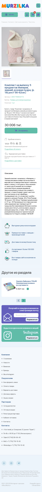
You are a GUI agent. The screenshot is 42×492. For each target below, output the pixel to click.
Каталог (11, 22)
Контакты (6, 422)
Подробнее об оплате (13, 149)
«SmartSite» (36, 485)
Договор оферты (9, 394)
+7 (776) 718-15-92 (14, 441)
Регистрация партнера (11, 414)
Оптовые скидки (9, 410)
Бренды (6, 370)
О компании (7, 359)
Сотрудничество (9, 406)
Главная (4, 22)
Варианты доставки (10, 390)
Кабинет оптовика (9, 418)
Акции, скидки (8, 398)
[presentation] (18, 300)
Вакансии (6, 366)
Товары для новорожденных (20, 100)
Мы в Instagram (8, 374)
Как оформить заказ (10, 382)
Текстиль (32, 22)
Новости (6, 363)
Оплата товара (8, 386)
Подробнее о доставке (13, 161)
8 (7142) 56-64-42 (14, 437)
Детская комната (21, 22)
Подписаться (32, 338)
